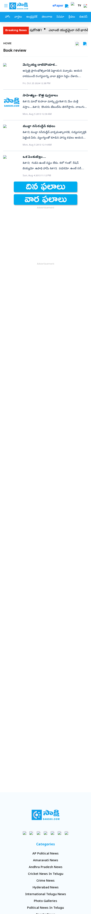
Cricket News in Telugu (45, 874)
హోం (7, 17)
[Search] (66, 6)
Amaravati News (45, 861)
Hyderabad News (46, 888)
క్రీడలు (72, 17)
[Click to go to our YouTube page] (52, 833)
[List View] (85, 44)
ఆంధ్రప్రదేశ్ (31, 17)
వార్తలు (18, 17)
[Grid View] (77, 44)
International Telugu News (45, 894)
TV (79, 6)
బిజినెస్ (83, 17)
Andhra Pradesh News (45, 867)
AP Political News (45, 854)
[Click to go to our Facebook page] (24, 833)
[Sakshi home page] (45, 815)
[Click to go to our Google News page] (66, 833)
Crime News (45, 881)
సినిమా (60, 17)
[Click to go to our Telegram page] (59, 833)
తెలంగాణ (47, 17)
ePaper (58, 6)
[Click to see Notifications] (85, 5)
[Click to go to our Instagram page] (45, 833)
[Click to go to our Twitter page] (38, 833)
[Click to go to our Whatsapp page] (31, 833)
